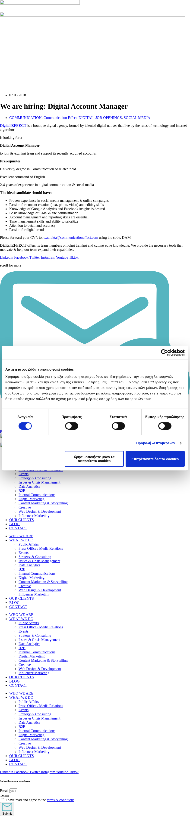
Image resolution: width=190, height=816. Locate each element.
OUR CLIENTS (21, 520)
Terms (4, 795)
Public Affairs (29, 544)
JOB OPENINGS (108, 118)
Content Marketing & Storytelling (43, 503)
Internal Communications (37, 495)
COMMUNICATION (25, 118)
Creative (25, 507)
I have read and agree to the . (40, 800)
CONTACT (18, 528)
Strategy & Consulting (35, 478)
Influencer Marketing (34, 516)
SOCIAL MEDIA (137, 118)
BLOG (14, 524)
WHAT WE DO (21, 540)
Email (5, 791)
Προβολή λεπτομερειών (155, 443)
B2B (22, 491)
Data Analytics (29, 486)
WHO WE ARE (21, 536)
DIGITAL (86, 118)
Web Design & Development (40, 511)
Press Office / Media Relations (41, 548)
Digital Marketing (31, 499)
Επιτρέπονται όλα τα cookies (155, 459)
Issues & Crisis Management (39, 482)
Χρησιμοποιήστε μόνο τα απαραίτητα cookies (94, 459)
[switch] (71, 426)
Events (23, 474)
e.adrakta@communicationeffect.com (71, 237)
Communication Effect (60, 118)
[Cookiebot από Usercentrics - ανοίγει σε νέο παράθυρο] (164, 352)
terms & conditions (60, 800)
